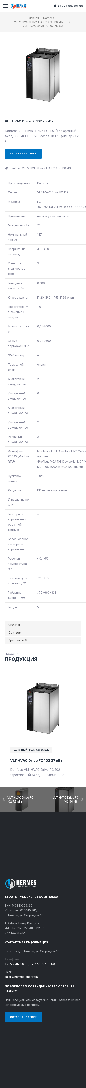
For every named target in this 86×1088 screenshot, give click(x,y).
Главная (33, 18)
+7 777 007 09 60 (42, 964)
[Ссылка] (19, 6)
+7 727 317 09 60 (16, 964)
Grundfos (14, 624)
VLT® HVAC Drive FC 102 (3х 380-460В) (41, 22)
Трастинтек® (17, 640)
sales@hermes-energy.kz (22, 976)
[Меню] (6, 6)
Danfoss (48, 18)
